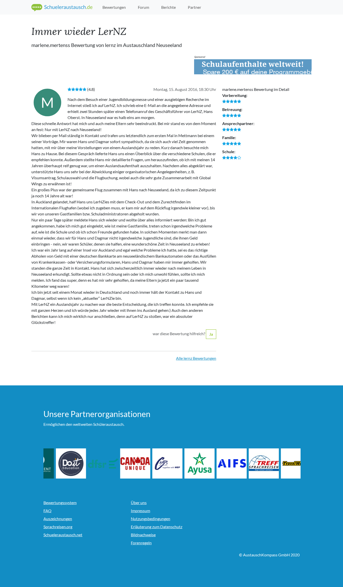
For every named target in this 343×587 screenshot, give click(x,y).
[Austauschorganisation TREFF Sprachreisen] (283, 463)
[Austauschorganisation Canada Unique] (155, 463)
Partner (194, 7)
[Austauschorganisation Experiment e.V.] (58, 463)
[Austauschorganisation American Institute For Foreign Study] (251, 463)
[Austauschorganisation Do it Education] (91, 463)
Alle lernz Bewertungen (196, 358)
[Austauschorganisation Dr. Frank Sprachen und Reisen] (123, 463)
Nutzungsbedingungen (150, 518)
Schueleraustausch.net (62, 534)
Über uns (139, 502)
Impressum (140, 510)
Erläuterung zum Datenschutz (156, 526)
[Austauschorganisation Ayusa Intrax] (219, 463)
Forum (143, 7)
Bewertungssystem (60, 502)
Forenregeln (141, 542)
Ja (211, 334)
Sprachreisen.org (57, 526)
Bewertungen (114, 7)
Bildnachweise (143, 534)
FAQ (47, 510)
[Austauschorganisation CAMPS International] (187, 463)
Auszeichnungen (57, 518)
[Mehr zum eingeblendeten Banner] (253, 66)
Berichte (168, 7)
